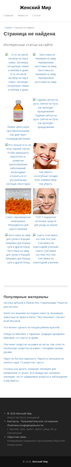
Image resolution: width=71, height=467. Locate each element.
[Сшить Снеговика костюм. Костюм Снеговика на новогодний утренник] (46, 246)
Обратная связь (16, 437)
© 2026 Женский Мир (19, 413)
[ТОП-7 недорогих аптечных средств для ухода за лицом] (46, 213)
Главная (8, 15)
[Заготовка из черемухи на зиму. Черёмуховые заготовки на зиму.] (46, 66)
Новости (23, 15)
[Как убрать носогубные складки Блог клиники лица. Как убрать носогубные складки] (46, 168)
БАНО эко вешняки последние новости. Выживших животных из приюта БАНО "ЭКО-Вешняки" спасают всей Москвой (34, 317)
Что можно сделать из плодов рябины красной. (32, 327)
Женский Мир (35, 7)
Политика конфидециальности (25, 425)
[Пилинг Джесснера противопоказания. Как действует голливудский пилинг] (18, 123)
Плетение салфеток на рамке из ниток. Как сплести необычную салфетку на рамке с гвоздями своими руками (34, 348)
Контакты (13, 421)
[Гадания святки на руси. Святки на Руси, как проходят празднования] (46, 111)
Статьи (36, 15)
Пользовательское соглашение (39, 421)
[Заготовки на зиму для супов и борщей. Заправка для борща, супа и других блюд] (18, 246)
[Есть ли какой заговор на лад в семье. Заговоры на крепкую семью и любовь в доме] (18, 70)
